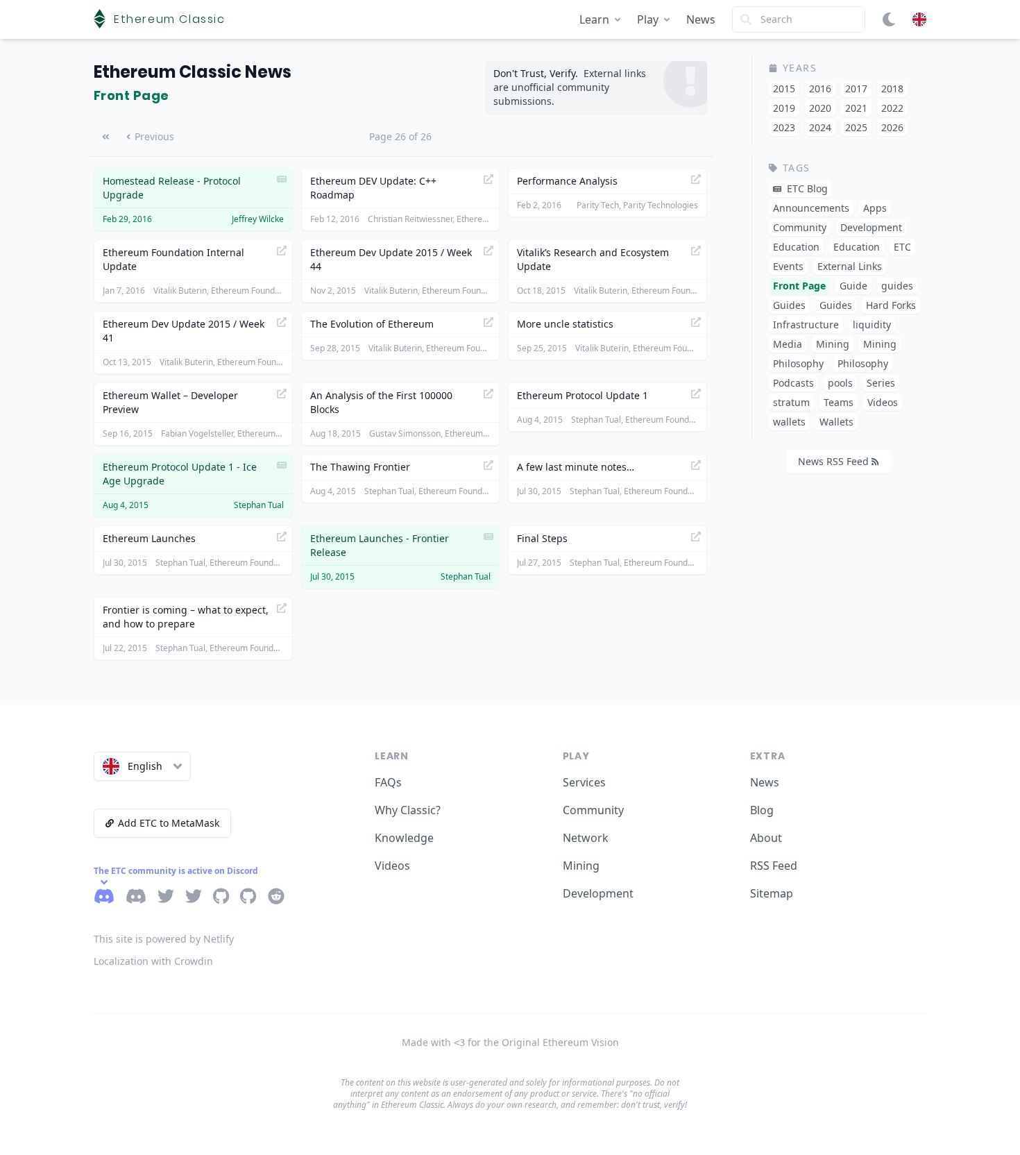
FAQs (388, 782)
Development (598, 893)
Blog (762, 810)
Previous (154, 136)
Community (593, 810)
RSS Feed (773, 865)
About (766, 837)
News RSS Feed (833, 461)
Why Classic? (408, 810)
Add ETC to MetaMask (168, 822)
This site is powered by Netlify (164, 938)
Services (584, 782)
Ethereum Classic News (192, 71)
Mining (581, 865)
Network (586, 837)
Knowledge (404, 837)
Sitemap (771, 893)
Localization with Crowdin (153, 961)
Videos (392, 865)
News (700, 19)
